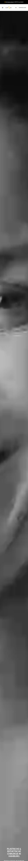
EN (16, 7)
